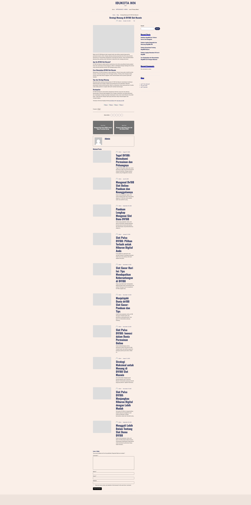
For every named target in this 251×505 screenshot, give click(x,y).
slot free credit (144, 85)
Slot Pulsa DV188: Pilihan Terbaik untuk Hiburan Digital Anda (124, 244)
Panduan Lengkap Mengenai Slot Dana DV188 (124, 214)
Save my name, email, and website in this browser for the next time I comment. (113, 485)
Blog (99, 109)
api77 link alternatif (145, 84)
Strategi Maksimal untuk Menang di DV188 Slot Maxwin (125, 368)
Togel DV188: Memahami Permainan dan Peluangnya (124, 160)
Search (142, 25)
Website (95, 480)
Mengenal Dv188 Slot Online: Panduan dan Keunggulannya (125, 187)
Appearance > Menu (122, 9)
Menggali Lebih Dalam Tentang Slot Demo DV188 (124, 430)
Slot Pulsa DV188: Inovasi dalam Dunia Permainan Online (124, 336)
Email (94, 476)
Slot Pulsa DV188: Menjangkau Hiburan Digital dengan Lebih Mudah (124, 400)
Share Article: (107, 115)
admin (120, 21)
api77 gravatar (144, 87)
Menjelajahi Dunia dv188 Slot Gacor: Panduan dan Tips (123, 304)
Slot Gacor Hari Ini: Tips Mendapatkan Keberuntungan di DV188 (124, 274)
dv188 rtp (112, 100)
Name (94, 471)
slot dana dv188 (120, 100)
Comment (95, 455)
